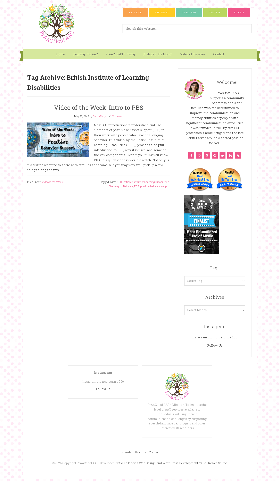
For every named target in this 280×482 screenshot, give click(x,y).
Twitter (215, 12)
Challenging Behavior (120, 186)
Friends (126, 452)
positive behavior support (155, 186)
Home (60, 54)
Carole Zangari (100, 116)
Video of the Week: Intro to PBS (98, 107)
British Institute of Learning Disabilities (146, 182)
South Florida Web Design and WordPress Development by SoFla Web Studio (173, 463)
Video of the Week (192, 54)
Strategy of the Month (157, 54)
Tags (215, 267)
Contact (218, 54)
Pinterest (162, 12)
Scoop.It (239, 12)
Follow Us (215, 345)
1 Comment (116, 116)
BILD (119, 182)
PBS (136, 186)
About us (140, 452)
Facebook (135, 12)
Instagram (189, 12)
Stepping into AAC (85, 54)
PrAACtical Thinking (120, 54)
